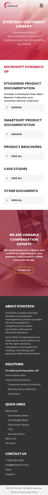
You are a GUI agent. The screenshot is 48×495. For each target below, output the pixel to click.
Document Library (18, 424)
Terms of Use (17, 492)
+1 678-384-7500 (14, 460)
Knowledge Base (18, 420)
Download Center (18, 415)
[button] (24, 107)
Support (10, 474)
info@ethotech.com (17, 465)
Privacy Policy (31, 492)
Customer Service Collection (24, 384)
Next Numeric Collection (22, 389)
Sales (8, 469)
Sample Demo (16, 434)
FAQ (10, 429)
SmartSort (14, 393)
